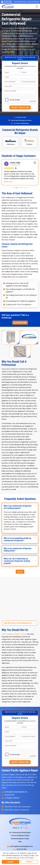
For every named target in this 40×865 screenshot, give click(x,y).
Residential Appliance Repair (20, 839)
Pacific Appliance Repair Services (14, 634)
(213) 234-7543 (21, 117)
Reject (29, 862)
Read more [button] (8, 182)
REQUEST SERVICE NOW (20, 108)
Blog (20, 842)
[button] (20, 507)
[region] (20, 858)
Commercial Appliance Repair (20, 836)
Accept (10, 862)
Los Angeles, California (11, 798)
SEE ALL (20, 572)
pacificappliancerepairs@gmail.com (15, 792)
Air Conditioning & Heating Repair (20, 833)
